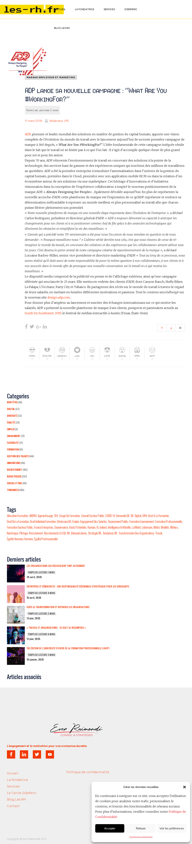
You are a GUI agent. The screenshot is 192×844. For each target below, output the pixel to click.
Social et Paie (14, 483)
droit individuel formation (43, 521)
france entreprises (43, 527)
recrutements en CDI (55, 533)
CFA (56, 515)
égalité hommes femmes (20, 539)
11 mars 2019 (33, 121)
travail (158, 533)
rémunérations (79, 533)
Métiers (174, 527)
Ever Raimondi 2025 (34, 839)
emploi (75, 521)
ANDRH (33, 515)
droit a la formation (158, 515)
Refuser (141, 828)
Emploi (10, 429)
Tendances (13, 490)
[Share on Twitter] (32, 327)
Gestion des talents (18, 456)
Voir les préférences (172, 828)
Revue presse (14, 476)
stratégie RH (94, 533)
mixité (157, 527)
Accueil (12, 773)
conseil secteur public (92, 515)
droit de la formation (18, 521)
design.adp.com (58, 297)
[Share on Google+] (38, 327)
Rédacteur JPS (59, 121)
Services (13, 786)
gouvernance (61, 527)
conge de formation (69, 515)
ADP (28, 134)
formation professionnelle (168, 521)
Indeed (103, 527)
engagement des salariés (93, 521)
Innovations (13, 463)
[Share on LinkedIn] (45, 327)
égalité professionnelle (46, 539)
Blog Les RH (16, 799)
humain (91, 527)
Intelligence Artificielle (119, 527)
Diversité (12, 416)
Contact (13, 806)
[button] (184, 787)
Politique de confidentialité (140, 837)
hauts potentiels (77, 527)
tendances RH (110, 533)
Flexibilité (13, 442)
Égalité (11, 422)
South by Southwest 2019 (43, 313)
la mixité (136, 527)
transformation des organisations (136, 533)
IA (97, 527)
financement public (118, 521)
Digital (11, 409)
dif (132, 515)
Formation (13, 449)
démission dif (64, 521)
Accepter (109, 828)
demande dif (122, 515)
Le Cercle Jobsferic (21, 793)
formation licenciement (141, 521)
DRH (144, 515)
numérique (12, 533)
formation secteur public (20, 527)
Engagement (13, 436)
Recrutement (14, 469)
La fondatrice (17, 780)
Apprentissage (45, 515)
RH (68, 533)
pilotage (23, 533)
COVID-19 (110, 515)
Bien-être (12, 402)
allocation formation (17, 515)
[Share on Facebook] (26, 327)
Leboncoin (147, 527)
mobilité (165, 527)
